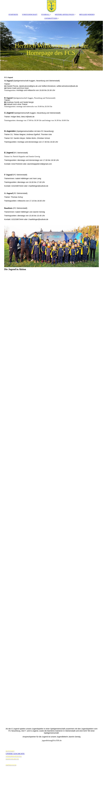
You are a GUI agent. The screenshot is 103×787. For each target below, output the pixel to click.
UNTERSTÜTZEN (50, 18)
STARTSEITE (13, 14)
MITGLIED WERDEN (87, 14)
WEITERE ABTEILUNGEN (64, 14)
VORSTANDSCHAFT (29, 14)
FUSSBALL (45, 14)
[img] (51, 6)
